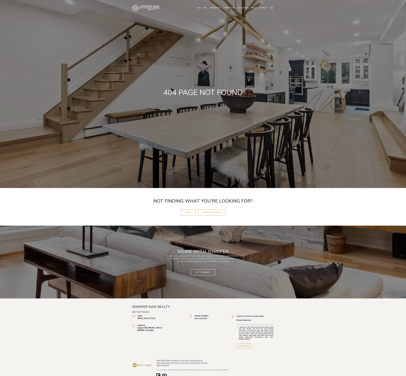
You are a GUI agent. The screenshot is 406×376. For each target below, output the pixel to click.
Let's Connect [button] (203, 272)
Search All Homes (211, 212)
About (254, 8)
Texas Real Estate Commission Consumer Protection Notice (179, 360)
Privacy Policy (244, 339)
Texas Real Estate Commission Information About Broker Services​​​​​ (181, 363)
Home (188, 212)
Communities (229, 8)
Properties (215, 8)
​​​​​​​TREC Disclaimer (162, 365)
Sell (205, 8)
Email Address (244, 320)
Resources (243, 8)
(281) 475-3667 (200, 318)
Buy (199, 8)
